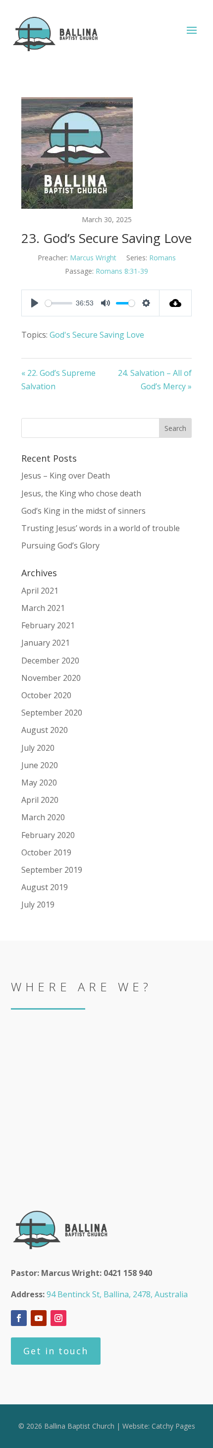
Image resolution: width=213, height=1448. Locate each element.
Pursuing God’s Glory (60, 545)
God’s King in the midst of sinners (83, 510)
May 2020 (39, 782)
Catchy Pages (173, 1426)
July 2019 (37, 904)
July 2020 (37, 747)
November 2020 (51, 677)
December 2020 (50, 660)
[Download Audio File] (176, 303)
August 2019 (44, 887)
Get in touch (55, 1351)
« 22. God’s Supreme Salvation (58, 379)
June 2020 (39, 765)
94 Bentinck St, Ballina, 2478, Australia (117, 1294)
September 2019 (51, 869)
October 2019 (46, 852)
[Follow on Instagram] (58, 1318)
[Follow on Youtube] (39, 1318)
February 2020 (48, 835)
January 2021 (45, 642)
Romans (162, 257)
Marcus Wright (93, 257)
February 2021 (48, 625)
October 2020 (46, 695)
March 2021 (43, 608)
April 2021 (39, 590)
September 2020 (51, 712)
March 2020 (43, 817)
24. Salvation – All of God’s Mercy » (155, 379)
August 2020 (44, 729)
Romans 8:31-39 (122, 271)
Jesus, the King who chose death (81, 493)
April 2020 (39, 799)
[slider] (58, 303)
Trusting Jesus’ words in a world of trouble (100, 528)
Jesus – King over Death (65, 475)
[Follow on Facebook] (19, 1318)
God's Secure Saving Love (97, 334)
